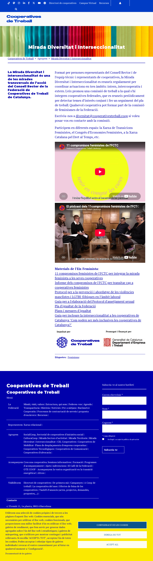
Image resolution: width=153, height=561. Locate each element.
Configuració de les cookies (112, 525)
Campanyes (76, 482)
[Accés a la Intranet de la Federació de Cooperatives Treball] (120, 3)
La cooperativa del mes (45, 486)
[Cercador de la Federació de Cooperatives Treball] (16, 9)
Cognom (107, 422)
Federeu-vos (75, 404)
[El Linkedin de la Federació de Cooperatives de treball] (24, 3)
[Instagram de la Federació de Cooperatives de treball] (19, 3)
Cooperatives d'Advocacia (37, 452)
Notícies (56, 407)
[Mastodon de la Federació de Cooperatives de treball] (14, 3)
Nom (105, 408)
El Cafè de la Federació (80, 465)
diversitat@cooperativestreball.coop (102, 116)
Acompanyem (15, 462)
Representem (15, 424)
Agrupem (13, 434)
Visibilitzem (14, 482)
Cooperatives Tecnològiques (39, 449)
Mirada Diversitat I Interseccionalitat (71, 58)
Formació (78, 462)
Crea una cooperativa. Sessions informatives (47, 462)
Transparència (31, 407)
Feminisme (73, 357)
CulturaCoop (31, 438)
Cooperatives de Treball (21, 58)
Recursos (104, 3)
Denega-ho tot (112, 534)
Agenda (88, 404)
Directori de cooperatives (62, 3)
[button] (122, 439)
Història (45, 407)
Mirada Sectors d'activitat (53, 438)
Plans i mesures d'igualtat (73, 311)
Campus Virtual (87, 3)
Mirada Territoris (78, 438)
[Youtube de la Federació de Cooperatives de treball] (39, 3)
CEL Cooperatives (66, 441)
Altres (41, 473)
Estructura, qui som (56, 404)
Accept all (112, 544)
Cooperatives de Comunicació (72, 449)
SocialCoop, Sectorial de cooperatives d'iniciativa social (53, 434)
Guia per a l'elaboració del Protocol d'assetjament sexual (94, 301)
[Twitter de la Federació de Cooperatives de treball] (33, 3)
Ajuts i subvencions (55, 465)
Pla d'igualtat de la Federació (75, 306)
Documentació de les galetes (18, 553)
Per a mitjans (69, 407)
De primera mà (61, 482)
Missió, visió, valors (34, 404)
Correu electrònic (112, 394)
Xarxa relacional (32, 424)
